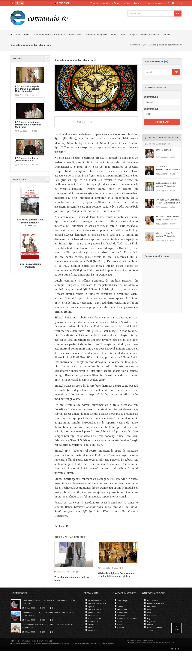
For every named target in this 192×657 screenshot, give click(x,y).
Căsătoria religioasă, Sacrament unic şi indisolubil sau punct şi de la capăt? (117, 576)
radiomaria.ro (93, 630)
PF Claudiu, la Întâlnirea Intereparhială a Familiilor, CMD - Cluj (28, 124)
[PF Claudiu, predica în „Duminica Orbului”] (30, 146)
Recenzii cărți (74, 34)
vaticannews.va (94, 618)
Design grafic (133, 643)
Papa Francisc (152, 600)
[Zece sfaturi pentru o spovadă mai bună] (74, 554)
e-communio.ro (24, 640)
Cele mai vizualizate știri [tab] (158, 143)
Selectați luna (151, 96)
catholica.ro (93, 621)
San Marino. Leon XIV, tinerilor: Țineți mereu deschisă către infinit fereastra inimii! (48, 614)
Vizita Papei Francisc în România (49, 34)
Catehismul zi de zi (125, 612)
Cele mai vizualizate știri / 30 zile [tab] (162, 137)
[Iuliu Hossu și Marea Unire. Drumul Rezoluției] (30, 201)
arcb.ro (91, 624)
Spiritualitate (152, 615)
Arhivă (27, 34)
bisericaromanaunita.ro (97, 600)
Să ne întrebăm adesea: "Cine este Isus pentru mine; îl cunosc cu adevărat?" (117, 3)
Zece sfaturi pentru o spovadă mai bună (72, 579)
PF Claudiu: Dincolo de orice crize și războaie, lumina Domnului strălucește (167, 219)
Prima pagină (122, 600)
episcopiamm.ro (94, 609)
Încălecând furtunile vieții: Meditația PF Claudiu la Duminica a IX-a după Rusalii (168, 186)
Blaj (148, 618)
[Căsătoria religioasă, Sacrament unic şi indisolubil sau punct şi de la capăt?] (118, 552)
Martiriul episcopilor (149, 34)
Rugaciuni (151, 621)
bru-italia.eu (93, 615)
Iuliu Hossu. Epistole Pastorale (30, 265)
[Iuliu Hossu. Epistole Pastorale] (30, 245)
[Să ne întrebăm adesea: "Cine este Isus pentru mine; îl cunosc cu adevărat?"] (17, 603)
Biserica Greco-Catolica (156, 603)
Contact (166, 34)
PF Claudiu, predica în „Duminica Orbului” (26, 159)
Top (176, 629)
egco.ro (91, 606)
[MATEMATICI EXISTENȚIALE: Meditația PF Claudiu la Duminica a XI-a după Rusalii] (151, 169)
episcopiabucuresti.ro (97, 603)
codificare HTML (152, 643)
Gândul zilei (122, 609)
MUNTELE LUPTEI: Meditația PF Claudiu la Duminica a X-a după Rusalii (168, 202)
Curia (122, 34)
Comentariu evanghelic (96, 34)
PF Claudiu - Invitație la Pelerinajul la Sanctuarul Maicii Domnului (27, 88)
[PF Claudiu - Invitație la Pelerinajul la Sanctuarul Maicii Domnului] (30, 74)
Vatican (150, 624)
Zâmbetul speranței (164, 149)
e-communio (135, 44)
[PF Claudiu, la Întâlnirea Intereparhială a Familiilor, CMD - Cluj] (30, 110)
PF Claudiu (151, 606)
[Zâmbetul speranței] (151, 153)
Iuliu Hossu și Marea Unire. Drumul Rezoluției (30, 221)
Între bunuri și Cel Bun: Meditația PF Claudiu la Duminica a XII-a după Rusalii (48, 626)
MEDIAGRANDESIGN (166, 643)
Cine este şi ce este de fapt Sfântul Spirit (75, 59)
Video (113, 34)
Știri (18, 34)
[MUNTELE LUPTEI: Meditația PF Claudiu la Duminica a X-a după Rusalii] (151, 203)
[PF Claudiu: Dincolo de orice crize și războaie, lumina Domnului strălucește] (151, 219)
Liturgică (133, 34)
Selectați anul (151, 108)
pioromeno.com (94, 612)
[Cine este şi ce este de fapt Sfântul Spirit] (96, 87)
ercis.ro (91, 627)
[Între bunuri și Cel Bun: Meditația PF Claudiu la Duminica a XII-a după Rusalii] (151, 236)
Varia (149, 609)
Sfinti (149, 612)
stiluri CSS (142, 643)
